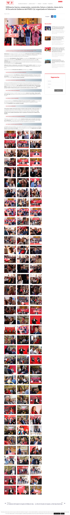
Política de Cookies (57, 513)
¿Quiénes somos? (32, 3)
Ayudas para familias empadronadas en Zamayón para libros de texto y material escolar (58, 61)
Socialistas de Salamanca (22, 3)
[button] (52, 16)
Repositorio (50, 3)
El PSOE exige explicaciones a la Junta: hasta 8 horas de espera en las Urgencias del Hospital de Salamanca (58, 38)
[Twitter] (60, 1)
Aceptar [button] (62, 513)
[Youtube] (61, 1)
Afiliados (39, 3)
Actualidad (45, 3)
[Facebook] (58, 1)
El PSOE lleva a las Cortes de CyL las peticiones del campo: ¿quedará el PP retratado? (58, 27)
